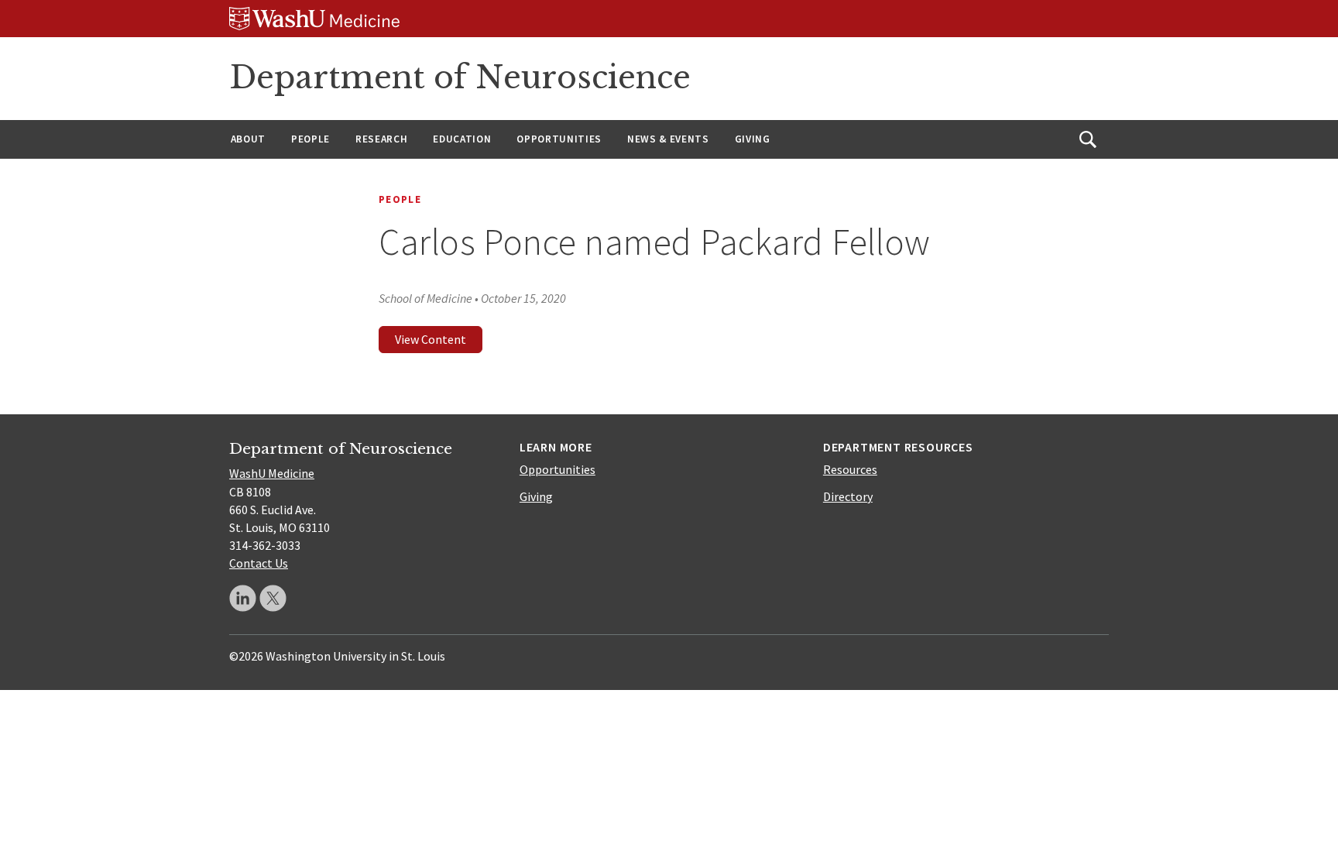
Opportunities (559, 139)
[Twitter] (272, 598)
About (248, 139)
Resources (850, 469)
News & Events (668, 139)
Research (381, 139)
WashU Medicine (271, 473)
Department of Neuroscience (460, 77)
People (310, 139)
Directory (848, 496)
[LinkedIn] (242, 598)
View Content (430, 339)
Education (462, 139)
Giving (752, 139)
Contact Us (258, 563)
